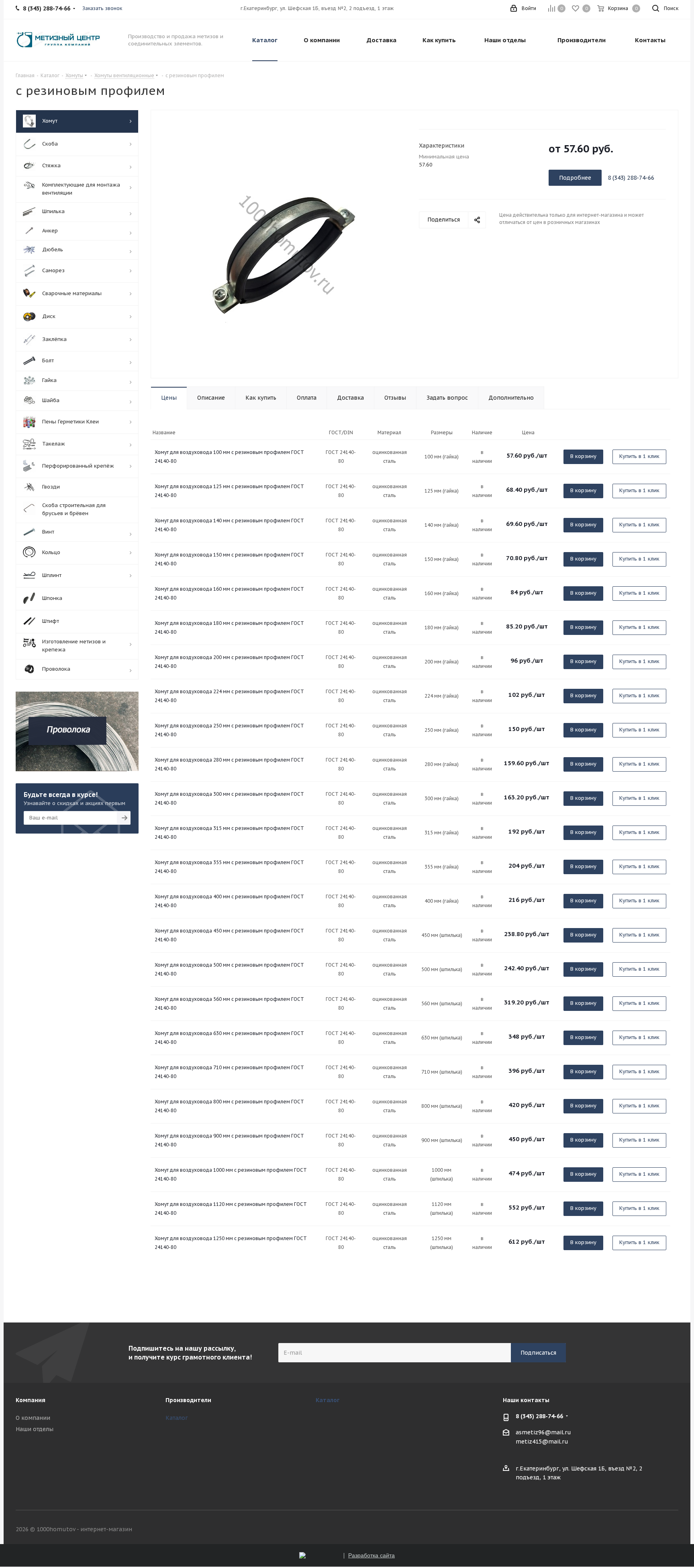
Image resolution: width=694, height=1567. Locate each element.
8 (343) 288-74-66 (539, 1416)
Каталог (176, 1417)
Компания (30, 1400)
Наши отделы (34, 1429)
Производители (188, 1400)
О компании (33, 1417)
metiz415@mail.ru (542, 1442)
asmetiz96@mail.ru (543, 1432)
